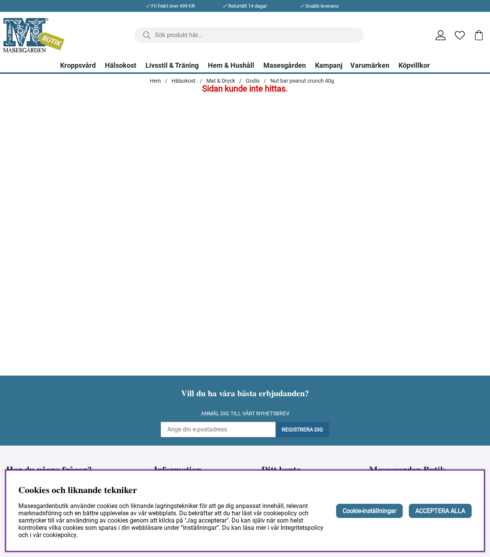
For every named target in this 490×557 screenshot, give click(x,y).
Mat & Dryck (220, 81)
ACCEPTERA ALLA (440, 511)
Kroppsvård (78, 65)
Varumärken (369, 65)
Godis (253, 81)
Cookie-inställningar (369, 511)
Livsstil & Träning (172, 65)
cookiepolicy (59, 535)
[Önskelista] (460, 35)
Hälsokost (120, 65)
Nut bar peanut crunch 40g (302, 81)
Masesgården (284, 65)
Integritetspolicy (302, 527)
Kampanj (329, 65)
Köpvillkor (414, 65)
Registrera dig (302, 429)
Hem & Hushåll (231, 65)
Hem (155, 81)
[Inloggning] (441, 35)
